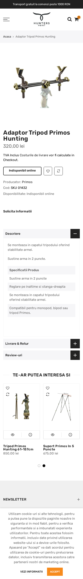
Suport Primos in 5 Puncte (58, 456)
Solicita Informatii (17, 221)
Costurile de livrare (34, 155)
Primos (27, 191)
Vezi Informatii (31, 571)
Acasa (7, 36)
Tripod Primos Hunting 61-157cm (18, 456)
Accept (55, 571)
